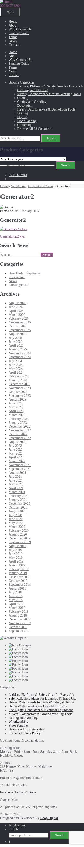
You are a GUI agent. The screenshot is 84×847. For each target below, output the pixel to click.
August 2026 (17, 303)
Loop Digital (49, 818)
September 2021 (20, 469)
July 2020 (15, 515)
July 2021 (15, 476)
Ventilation (18, 186)
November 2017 (20, 623)
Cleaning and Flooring (32, 90)
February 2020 (19, 530)
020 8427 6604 (10, 5)
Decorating (24, 105)
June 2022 (16, 449)
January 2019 (18, 573)
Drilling (22, 113)
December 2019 (19, 538)
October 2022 (18, 434)
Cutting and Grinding (31, 101)
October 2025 (18, 326)
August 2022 (17, 442)
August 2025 (17, 334)
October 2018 (18, 580)
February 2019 (19, 569)
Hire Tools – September (25, 273)
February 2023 (19, 419)
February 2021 (19, 496)
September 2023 (20, 395)
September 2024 (20, 357)
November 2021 (20, 465)
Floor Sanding (27, 121)
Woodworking (18, 721)
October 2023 (18, 392)
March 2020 (17, 526)
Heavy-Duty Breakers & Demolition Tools (46, 109)
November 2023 (20, 388)
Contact (14, 44)
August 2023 (17, 399)
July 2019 (15, 550)
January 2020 (18, 534)
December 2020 (19, 503)
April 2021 (16, 488)
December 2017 (19, 619)
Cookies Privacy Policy (24, 733)
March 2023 (17, 415)
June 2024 (16, 365)
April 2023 (16, 411)
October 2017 (18, 627)
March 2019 (17, 565)
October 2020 (18, 507)
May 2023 (16, 407)
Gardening (24, 125)
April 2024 (16, 372)
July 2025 (15, 338)
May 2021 (16, 484)
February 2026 (19, 318)
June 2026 (16, 307)
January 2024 (18, 380)
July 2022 (15, 445)
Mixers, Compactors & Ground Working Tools (49, 94)
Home (13, 21)
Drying (22, 117)
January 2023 (18, 422)
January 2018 (18, 615)
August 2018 (17, 588)
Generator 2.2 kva (40, 186)
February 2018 (19, 611)
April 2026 (16, 311)
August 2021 (17, 472)
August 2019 (17, 546)
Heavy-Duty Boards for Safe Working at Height (41, 702)
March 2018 (17, 607)
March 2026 (17, 314)
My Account (17, 825)
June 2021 (16, 480)
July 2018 (15, 592)
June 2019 (16, 553)
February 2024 (19, 376)
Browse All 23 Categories (34, 128)
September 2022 (20, 438)
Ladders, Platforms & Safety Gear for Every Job (50, 86)
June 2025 (16, 341)
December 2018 (19, 577)
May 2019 (16, 557)
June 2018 (16, 596)
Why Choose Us (20, 29)
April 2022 (16, 457)
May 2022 (16, 453)
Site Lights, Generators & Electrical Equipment (41, 710)
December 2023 (19, 384)
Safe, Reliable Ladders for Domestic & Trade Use (42, 698)
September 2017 (20, 631)
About (13, 25)
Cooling (22, 98)
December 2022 (19, 426)
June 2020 (16, 519)
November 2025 (20, 322)
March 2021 (17, 492)
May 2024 (16, 368)
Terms (13, 37)
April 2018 (16, 604)
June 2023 (16, 403)
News (13, 41)
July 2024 (15, 361)
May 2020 (16, 523)
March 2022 (17, 461)
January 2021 (18, 499)
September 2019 (20, 542)
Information (17, 277)
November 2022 (20, 430)
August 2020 (17, 511)
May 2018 (16, 600)
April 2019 (16, 561)
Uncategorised (18, 285)
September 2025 (20, 330)
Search (51, 138)
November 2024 (20, 353)
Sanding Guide (19, 33)
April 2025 (16, 345)
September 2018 (20, 584)
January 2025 (18, 349)
